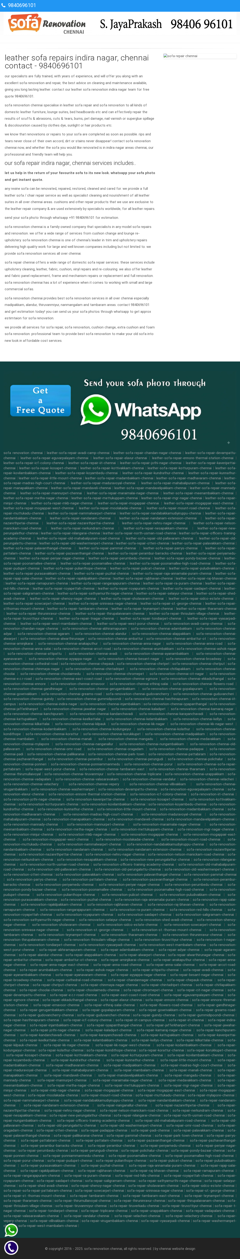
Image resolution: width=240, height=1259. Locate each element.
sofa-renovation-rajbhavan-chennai (114, 904)
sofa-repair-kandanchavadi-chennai (47, 1035)
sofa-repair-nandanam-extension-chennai (56, 1105)
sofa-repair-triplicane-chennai (104, 1211)
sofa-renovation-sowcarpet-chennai (192, 925)
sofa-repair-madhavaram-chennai (72, 1065)
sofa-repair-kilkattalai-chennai (199, 1040)
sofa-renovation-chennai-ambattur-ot (176, 639)
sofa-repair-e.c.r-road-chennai (73, 995)
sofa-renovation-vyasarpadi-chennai (107, 945)
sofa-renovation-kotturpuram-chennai (48, 804)
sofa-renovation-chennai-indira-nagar (48, 704)
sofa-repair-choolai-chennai (41, 990)
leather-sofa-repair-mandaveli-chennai (81, 488)
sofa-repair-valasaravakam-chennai (31, 1216)
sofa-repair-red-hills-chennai (137, 1175)
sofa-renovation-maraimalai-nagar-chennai (166, 824)
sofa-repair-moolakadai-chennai (53, 1095)
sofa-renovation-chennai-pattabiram (177, 754)
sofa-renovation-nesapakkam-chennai (87, 859)
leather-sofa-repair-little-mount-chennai (50, 478)
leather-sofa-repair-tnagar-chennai (86, 618)
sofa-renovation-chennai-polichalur (195, 759)
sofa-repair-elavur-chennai (121, 1000)
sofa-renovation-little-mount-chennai (126, 809)
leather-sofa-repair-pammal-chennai (107, 548)
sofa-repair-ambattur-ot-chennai (71, 960)
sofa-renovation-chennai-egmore (131, 679)
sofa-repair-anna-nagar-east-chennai (59, 965)
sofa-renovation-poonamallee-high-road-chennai (166, 889)
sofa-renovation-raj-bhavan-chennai (176, 904)
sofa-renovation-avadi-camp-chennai (193, 624)
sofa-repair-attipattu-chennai (155, 970)
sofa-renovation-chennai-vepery (94, 784)
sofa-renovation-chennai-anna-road (194, 643)
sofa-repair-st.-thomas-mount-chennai (34, 1196)
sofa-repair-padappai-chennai (104, 1130)
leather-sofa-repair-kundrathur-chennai (153, 473)
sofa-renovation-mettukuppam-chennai (142, 829)
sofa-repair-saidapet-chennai (59, 1181)
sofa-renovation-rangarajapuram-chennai (72, 910)
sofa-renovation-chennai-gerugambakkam (102, 689)
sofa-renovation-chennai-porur (148, 764)
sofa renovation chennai (23, 453)
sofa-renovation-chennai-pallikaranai (55, 754)
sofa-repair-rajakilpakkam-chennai (46, 1171)
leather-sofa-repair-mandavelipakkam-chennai (150, 488)
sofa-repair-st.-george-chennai (210, 1190)
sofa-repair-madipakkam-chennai (129, 1065)
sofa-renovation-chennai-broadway (193, 659)
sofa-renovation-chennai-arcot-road (82, 649)
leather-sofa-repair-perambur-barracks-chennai (145, 553)
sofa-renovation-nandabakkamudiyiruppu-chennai (165, 844)
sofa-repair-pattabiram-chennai (45, 1140)
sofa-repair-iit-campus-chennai (140, 1020)
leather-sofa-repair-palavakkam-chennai (203, 543)
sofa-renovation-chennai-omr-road (53, 749)
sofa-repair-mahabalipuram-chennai (80, 1070)
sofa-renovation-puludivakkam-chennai (190, 895)
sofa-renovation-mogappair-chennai (149, 834)
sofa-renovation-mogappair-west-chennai (56, 839)
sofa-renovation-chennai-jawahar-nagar (75, 709)
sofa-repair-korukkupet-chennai (211, 1050)
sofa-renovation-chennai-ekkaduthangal (192, 679)
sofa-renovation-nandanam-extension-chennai (144, 849)
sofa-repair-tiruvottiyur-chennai (187, 1206)
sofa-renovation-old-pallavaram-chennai (59, 869)
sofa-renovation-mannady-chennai (31, 824)
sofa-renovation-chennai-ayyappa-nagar (60, 659)
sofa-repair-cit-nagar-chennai (200, 990)
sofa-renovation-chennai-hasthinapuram (156, 699)
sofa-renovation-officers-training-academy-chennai (133, 864)
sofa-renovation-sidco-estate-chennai (127, 925)
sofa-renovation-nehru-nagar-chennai (115, 854)
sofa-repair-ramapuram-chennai (209, 1171)
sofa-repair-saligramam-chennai (110, 1181)
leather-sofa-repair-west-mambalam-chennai (56, 624)
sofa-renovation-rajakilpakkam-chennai (51, 904)
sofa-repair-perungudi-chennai (94, 1150)
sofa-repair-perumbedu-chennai (43, 1150)
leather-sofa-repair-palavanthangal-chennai (37, 548)
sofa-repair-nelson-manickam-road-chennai (134, 1110)
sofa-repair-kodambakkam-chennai (184, 1045)
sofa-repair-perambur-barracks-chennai (52, 1146)
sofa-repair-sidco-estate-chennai (208, 1186)
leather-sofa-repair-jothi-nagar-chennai (150, 463)
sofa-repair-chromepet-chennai (148, 990)
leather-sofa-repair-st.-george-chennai (171, 603)
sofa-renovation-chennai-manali (66, 739)
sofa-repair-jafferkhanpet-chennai (173, 1025)
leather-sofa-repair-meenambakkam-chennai (198, 493)
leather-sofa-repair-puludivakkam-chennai (201, 568)
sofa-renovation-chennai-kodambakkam (35, 729)
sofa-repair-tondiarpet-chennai (53, 1211)
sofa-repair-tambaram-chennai (94, 1196)
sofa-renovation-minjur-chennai (28, 834)
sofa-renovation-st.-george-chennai (95, 930)
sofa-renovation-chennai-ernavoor (78, 684)
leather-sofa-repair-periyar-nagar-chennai (51, 558)
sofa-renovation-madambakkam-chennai (192, 809)
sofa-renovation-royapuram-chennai (84, 915)
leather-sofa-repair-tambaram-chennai (77, 609)
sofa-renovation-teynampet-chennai (67, 935)
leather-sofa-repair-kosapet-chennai (47, 468)
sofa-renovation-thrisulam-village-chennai (97, 940)
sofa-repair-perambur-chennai (111, 1146)
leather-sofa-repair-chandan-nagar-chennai (147, 453)
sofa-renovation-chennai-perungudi (135, 759)
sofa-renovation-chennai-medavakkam (190, 739)
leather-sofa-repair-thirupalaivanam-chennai (109, 613)
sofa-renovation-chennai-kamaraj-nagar (202, 709)
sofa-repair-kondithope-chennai (111, 1050)
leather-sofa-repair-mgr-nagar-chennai (171, 498)
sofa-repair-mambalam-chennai (139, 1070)
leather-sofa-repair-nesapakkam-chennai (156, 528)
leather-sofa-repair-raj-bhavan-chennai (206, 578)
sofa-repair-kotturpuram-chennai (137, 1055)
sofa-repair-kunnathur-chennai (130, 1060)
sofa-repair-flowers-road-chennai (166, 1005)
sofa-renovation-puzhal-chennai (86, 900)
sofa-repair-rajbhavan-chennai (101, 1171)
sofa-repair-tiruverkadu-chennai (134, 1206)
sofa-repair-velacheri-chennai (137, 1216)
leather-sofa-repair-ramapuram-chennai (37, 583)
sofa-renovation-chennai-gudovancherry (137, 694)
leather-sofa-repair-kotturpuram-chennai (180, 468)
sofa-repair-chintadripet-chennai (166, 985)
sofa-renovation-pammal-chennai (210, 874)
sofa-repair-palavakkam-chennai (198, 1130)
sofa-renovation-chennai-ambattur (115, 639)
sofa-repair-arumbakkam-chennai (46, 970)
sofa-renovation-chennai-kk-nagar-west (201, 724)
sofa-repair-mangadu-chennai (188, 1075)
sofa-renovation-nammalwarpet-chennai (89, 844)
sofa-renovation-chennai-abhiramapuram (94, 628)
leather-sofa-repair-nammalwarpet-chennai (82, 513)
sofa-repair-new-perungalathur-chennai (80, 1115)
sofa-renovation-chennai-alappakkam (161, 634)
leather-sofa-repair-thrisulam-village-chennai (184, 613)
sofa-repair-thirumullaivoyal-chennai (82, 1201)
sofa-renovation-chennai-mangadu (125, 739)
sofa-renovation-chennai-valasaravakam (87, 779)
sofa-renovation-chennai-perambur (75, 759)
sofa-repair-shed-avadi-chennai (43, 1186)
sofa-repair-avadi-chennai (203, 970)
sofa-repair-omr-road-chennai (189, 1125)
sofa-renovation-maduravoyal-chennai (171, 814)
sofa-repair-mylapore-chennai (211, 1095)
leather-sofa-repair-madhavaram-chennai (188, 478)
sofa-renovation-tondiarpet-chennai (47, 945)
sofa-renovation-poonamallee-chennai (92, 889)
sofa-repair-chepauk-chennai (189, 980)
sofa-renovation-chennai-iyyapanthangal (175, 704)
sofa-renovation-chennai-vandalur (149, 779)
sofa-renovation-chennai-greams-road (71, 694)
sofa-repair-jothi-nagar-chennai (55, 1030)
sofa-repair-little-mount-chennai (185, 1060)
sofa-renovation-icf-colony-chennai (158, 794)
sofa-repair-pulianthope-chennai (121, 1160)
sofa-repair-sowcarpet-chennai (99, 1190)
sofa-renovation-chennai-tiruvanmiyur (74, 774)
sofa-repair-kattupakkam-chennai (167, 1035)
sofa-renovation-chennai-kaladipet (138, 709)
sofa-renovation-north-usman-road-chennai (54, 864)
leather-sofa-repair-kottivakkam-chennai (112, 468)
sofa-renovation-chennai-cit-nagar (177, 674)
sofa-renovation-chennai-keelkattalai (72, 719)
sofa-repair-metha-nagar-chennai (73, 1085)
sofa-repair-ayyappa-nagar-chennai (138, 975)
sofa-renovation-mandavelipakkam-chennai (200, 819)
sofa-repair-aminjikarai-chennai (125, 960)
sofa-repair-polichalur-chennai (144, 1150)
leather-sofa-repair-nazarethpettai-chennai (80, 523)
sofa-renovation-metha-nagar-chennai (77, 829)
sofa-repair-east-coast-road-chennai (130, 995)
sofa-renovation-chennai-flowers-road (203, 684)
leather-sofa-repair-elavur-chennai (120, 458)
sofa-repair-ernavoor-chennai (56, 1005)
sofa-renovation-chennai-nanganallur (84, 744)
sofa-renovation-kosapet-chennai (157, 799)
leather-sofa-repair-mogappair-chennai (128, 503)
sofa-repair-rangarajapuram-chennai (32, 1175)
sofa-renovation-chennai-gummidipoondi (89, 699)
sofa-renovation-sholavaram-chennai (61, 925)
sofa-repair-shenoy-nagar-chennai (98, 1186)
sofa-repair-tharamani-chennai (28, 1201)
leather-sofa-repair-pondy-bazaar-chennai (187, 558)
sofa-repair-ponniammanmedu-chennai (73, 1156)
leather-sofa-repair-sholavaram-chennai (132, 598)
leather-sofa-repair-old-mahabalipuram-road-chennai (78, 538)
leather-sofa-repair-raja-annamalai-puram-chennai (172, 573)
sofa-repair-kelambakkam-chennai (100, 1040)
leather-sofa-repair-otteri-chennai (142, 543)
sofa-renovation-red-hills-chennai (196, 910)
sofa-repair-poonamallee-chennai (135, 1156)
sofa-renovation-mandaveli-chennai (136, 819)
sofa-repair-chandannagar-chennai (135, 980)
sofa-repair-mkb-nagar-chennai (55, 1090)
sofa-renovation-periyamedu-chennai (64, 885)
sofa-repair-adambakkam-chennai (127, 950)
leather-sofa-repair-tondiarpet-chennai (150, 618)
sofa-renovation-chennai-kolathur (163, 729)
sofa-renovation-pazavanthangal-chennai (155, 879)
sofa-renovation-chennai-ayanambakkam (156, 654)
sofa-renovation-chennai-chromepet (115, 674)
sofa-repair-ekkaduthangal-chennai (69, 1000)
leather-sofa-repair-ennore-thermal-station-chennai (192, 458)
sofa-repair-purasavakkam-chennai (48, 1165)
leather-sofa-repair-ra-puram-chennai (172, 583)
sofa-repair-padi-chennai (150, 1130)
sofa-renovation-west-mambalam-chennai (172, 945)
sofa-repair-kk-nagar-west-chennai (122, 1045)
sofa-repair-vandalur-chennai (86, 1216)
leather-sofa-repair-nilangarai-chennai (70, 533)
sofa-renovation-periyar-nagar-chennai (129, 885)
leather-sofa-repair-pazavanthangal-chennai (69, 553)
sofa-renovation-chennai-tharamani (177, 769)
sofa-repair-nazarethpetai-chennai (182, 1105)
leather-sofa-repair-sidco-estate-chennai (201, 598)
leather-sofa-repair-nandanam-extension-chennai (158, 518)
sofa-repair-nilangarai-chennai (137, 1115)
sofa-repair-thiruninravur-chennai (139, 1201)
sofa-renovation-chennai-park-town (116, 754)
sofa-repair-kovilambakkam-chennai (195, 1055)
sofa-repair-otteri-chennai (56, 1130)
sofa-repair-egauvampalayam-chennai (193, 995)
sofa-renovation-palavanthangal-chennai (149, 874)
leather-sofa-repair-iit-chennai (92, 463)
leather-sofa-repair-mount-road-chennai (178, 508)
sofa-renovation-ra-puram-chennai (137, 910)
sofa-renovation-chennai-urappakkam (194, 774)
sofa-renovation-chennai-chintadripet (94, 669)
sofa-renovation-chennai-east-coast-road (68, 679)
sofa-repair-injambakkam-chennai (56, 1025)
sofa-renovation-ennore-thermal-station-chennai (87, 794)
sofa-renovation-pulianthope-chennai (66, 895)
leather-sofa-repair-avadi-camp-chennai (78, 453)
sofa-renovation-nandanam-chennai (74, 849)
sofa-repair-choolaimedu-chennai (93, 990)
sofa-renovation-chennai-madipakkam (175, 734)
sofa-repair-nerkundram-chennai (197, 1110)
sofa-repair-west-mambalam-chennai (47, 1226)
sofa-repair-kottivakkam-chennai (81, 1055)
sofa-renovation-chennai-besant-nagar (128, 659)
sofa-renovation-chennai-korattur (52, 734)
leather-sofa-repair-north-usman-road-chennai (139, 533)
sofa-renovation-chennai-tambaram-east (111, 769)
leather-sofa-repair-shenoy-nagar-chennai (63, 598)
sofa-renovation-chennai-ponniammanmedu (85, 764)
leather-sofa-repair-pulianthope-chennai (75, 568)
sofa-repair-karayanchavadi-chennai (108, 1035)
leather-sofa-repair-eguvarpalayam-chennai (54, 458)
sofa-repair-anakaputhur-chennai (179, 960)
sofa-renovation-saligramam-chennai (205, 915)
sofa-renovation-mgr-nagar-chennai (205, 829)
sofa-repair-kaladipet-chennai (108, 1030)
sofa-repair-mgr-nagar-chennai (188, 1085)
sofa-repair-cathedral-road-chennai (74, 980)
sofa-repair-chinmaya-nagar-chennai (109, 985)
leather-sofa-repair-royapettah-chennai (63, 588)
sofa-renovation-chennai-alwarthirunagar (52, 639)
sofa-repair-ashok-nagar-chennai (102, 970)
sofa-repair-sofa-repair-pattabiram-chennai (38, 1190)
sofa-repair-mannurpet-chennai (61, 1080)
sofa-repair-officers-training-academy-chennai (93, 1120)
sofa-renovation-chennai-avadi (93, 654)
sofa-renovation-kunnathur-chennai (65, 809)
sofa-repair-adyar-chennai (179, 950)
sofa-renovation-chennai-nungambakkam (151, 744)
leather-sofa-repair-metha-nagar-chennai (36, 498)
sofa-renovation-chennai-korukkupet (112, 734)
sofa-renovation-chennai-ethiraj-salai (139, 684)
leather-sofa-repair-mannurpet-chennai (51, 493)
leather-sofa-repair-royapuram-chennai (128, 588)
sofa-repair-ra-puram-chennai (87, 1175)
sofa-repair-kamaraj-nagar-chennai (164, 1030)
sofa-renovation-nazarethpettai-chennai (50, 854)
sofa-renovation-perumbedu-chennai (193, 885)
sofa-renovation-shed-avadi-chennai (163, 920)
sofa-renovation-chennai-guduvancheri (203, 694)
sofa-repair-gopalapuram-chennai (108, 1010)
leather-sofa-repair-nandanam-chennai (80, 518)
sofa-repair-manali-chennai (190, 1070)
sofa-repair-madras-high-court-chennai (191, 1065)
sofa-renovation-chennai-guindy (29, 699)
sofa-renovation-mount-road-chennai (190, 839)
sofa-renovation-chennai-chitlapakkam (160, 669)
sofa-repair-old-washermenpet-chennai (131, 1125)
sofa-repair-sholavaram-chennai (153, 1186)
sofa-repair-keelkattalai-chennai (45, 1040)
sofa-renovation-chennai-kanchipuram (34, 714)
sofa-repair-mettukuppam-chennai (132, 1085)
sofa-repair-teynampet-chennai (209, 1196)
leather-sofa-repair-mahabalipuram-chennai (175, 483)
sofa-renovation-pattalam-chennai (90, 879)
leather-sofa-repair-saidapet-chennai (192, 588)
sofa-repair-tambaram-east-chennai (151, 1196)
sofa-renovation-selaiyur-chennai (105, 920)
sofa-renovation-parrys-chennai (32, 879)
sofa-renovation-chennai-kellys (197, 719)
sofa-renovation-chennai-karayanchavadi (171, 714)
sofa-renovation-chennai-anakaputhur (68, 643)
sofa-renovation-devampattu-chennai (127, 789)
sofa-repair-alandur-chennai (40, 955)
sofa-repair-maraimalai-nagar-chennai (122, 1080)
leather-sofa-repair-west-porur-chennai (128, 624)
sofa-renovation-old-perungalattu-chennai (128, 869)
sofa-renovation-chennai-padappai (176, 749)
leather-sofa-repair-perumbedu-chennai (119, 558)
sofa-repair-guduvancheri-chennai (103, 1015)
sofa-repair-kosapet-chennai (28, 1055)
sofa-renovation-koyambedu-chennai (177, 804)
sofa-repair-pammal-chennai (128, 1135)
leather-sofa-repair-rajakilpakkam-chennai (78, 578)
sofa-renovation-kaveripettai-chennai (95, 799)
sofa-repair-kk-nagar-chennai (66, 1045)
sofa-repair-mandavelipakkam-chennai (128, 1075)
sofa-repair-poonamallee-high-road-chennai (199, 1156)
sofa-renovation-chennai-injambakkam (110, 704)
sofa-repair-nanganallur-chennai (122, 1105)
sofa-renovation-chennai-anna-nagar (132, 643)
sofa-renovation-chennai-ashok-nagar (206, 649)
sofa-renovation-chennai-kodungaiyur (101, 729)
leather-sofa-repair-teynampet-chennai (142, 609)
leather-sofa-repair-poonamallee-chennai (93, 563)
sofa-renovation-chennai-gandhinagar (33, 689)
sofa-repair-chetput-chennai (55, 985)
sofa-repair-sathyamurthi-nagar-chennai (170, 1181)
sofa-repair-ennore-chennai (166, 1000)
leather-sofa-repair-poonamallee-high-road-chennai (170, 563)
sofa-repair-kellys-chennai (151, 1040)
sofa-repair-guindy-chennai (154, 1015)
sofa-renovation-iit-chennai (212, 794)
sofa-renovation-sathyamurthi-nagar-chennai (39, 920)
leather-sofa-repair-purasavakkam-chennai (37, 573)
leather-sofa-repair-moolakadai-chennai (110, 508)
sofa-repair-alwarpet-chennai (142, 955)
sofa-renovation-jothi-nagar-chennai (32, 799)
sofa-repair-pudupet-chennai (69, 1160)
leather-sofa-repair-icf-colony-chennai (34, 463)
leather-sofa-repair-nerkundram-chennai (82, 528)
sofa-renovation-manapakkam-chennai (74, 819)
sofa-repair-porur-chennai (24, 1160)
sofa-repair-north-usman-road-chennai (194, 1115)
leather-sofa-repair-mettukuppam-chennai (104, 498)
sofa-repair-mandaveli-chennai (68, 1075)
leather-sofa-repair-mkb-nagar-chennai (62, 503)
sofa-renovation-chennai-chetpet (143, 664)
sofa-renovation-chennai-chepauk (87, 664)
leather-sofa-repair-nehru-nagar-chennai (153, 523)
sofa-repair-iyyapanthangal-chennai (114, 1025)
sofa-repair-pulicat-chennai (171, 1160)
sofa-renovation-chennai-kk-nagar (138, 724)
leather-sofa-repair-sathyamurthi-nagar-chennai (95, 593)
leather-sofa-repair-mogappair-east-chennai (198, 503)
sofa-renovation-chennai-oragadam (115, 749)
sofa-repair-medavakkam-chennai (184, 1080)
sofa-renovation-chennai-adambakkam (161, 628)
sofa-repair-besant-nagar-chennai (196, 975)
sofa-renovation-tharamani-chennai (129, 935)
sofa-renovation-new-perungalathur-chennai (155, 859)
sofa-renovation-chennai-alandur (101, 634)
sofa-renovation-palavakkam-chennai (85, 874)
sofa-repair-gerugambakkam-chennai (49, 1010)
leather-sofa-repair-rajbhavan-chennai (143, 578)
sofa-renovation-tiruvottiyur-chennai (163, 940)
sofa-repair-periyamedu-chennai (165, 1146)
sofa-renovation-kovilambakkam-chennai (113, 804)
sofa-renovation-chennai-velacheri (207, 779)
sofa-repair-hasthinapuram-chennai (31, 1020)
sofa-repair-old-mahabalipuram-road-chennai (170, 1120)
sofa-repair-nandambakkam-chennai (166, 1100)
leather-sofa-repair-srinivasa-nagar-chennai (103, 603)
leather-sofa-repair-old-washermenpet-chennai (76, 543)
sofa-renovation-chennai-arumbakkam (144, 649)
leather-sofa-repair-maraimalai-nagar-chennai (122, 493)
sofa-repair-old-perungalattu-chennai (67, 1125)
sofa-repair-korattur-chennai (161, 1050)
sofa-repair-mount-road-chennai (106, 1095)
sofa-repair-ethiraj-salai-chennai (109, 1005)
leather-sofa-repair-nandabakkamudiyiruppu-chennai (160, 513)
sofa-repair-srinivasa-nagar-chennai (155, 1190)
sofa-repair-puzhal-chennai (102, 1165)
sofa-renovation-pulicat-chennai (127, 895)
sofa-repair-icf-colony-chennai (87, 1020)
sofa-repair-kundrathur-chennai (75, 1060)
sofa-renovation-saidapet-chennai (144, 915)
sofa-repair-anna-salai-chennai (170, 965)
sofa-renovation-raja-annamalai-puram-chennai (152, 900)
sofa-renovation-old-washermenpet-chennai (199, 869)
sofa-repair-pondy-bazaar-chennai (198, 1150)
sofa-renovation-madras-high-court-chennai (98, 814)
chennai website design (177, 1249)
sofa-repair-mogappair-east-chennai (166, 1090)
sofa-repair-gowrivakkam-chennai (165, 1010)
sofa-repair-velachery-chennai (188, 1216)
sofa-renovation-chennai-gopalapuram (172, 689)
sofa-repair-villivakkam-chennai (54, 1221)
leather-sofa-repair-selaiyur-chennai (164, 593)
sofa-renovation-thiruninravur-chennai (192, 935)
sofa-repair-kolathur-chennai (60, 1050)
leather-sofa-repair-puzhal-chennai (101, 573)
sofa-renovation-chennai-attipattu (35, 654)
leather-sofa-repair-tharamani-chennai (206, 609)
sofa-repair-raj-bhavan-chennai (154, 1171)
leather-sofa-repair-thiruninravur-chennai (38, 613)
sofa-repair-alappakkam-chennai (90, 955)
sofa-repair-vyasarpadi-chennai (165, 1221)
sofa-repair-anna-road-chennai (117, 965)
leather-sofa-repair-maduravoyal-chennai (103, 483)
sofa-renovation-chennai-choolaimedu (50, 674)
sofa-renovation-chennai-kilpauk (80, 724)
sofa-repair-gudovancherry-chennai (46, 1015)
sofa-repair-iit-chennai (186, 1020)
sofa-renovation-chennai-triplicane (134, 774)
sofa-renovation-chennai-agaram (44, 634)
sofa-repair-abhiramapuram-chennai (67, 950)
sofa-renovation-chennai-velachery (31, 784)
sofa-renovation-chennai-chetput (198, 664)
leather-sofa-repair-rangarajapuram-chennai (105, 583)
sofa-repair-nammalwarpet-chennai (31, 1100)
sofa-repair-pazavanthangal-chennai (156, 1140)
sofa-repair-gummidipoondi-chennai (206, 1015)
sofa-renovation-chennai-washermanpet (63, 789)
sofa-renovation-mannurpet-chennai (95, 824)
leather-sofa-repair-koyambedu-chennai (86, 473)
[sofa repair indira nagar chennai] (120, 23)
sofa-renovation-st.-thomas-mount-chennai (166, 930)
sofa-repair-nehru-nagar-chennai (69, 1110)
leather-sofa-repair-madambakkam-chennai (119, 478)
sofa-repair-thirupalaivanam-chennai (196, 1201)
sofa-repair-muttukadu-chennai (160, 1095)
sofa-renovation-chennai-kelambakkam (137, 719)
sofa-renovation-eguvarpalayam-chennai (192, 789)
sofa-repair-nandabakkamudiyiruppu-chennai (98, 1100)
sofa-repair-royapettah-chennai (188, 1175)
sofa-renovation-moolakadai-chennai (125, 839)
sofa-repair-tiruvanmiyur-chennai (81, 1206)
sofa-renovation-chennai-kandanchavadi (101, 714)
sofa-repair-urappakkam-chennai (156, 1211)
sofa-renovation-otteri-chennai (28, 874)
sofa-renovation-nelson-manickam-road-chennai (186, 854)
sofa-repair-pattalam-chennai (99, 1140)
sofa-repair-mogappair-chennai (109, 1090)
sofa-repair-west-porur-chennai (50, 769)
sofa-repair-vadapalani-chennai (210, 1211)
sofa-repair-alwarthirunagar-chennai (196, 955)
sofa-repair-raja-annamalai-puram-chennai (162, 1165)
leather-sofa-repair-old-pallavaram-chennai (159, 538)
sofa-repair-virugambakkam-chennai (110, 1221)
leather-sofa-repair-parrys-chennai (170, 548)
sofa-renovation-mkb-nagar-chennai (87, 834)
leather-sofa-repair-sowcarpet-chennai (34, 603)
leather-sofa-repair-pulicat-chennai (137, 568)
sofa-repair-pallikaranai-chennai (78, 1135)
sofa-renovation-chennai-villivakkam (157, 784)
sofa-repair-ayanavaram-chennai (80, 975)
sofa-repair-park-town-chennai (179, 1135)
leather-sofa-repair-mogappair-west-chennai (39, 508)
